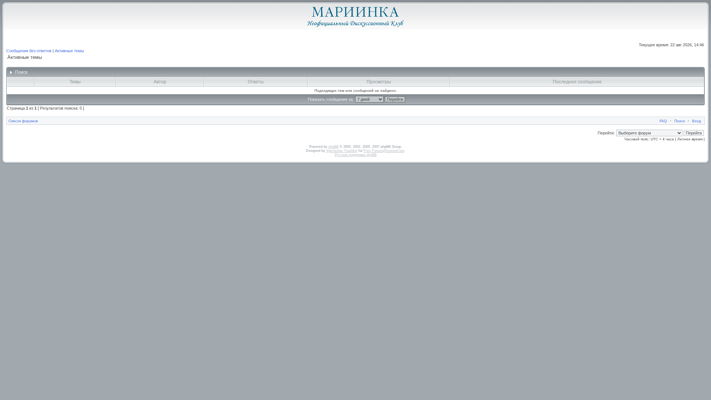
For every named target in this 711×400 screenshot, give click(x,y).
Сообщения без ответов (28, 51)
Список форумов (23, 121)
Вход (696, 121)
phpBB (333, 147)
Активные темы (69, 51)
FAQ (663, 121)
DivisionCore (394, 151)
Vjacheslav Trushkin (341, 151)
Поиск (679, 121)
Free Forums (374, 151)
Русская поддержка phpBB (356, 155)
